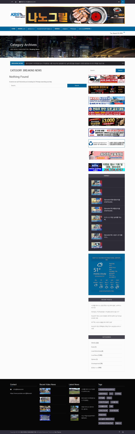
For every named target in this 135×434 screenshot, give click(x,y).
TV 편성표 (73, 29)
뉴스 (111, 393)
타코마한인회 (114, 410)
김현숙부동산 (103, 393)
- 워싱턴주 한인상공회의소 (106, 389)
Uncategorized (95, 363)
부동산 (109, 398)
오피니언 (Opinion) (85, 29)
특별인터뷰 (102, 414)
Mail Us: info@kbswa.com (28, 2)
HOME (13, 29)
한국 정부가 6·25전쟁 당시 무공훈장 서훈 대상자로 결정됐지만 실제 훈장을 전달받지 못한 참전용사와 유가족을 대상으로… (65, 63)
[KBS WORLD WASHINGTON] (18, 15)
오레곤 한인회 (103, 410)
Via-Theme (58, 432)
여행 (111, 406)
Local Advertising (96, 351)
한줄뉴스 (118, 423)
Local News (94, 355)
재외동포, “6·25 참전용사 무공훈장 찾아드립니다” (105, 312)
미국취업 (118, 393)
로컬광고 (65, 29)
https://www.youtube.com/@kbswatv (21, 393)
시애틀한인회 (103, 406)
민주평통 (101, 398)
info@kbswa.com (18, 389)
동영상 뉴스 (31, 29)
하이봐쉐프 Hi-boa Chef (106, 423)
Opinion (93, 359)
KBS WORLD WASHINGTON (19, 49)
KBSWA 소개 (21, 29)
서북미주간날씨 (103, 402)
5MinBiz (57, 29)
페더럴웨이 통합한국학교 (106, 419)
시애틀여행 (114, 402)
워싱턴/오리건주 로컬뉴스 (44, 29)
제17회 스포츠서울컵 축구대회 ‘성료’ (101, 322)
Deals (92, 347)
